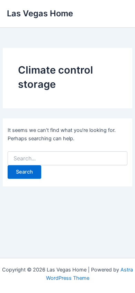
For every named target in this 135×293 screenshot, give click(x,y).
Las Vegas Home (40, 13)
